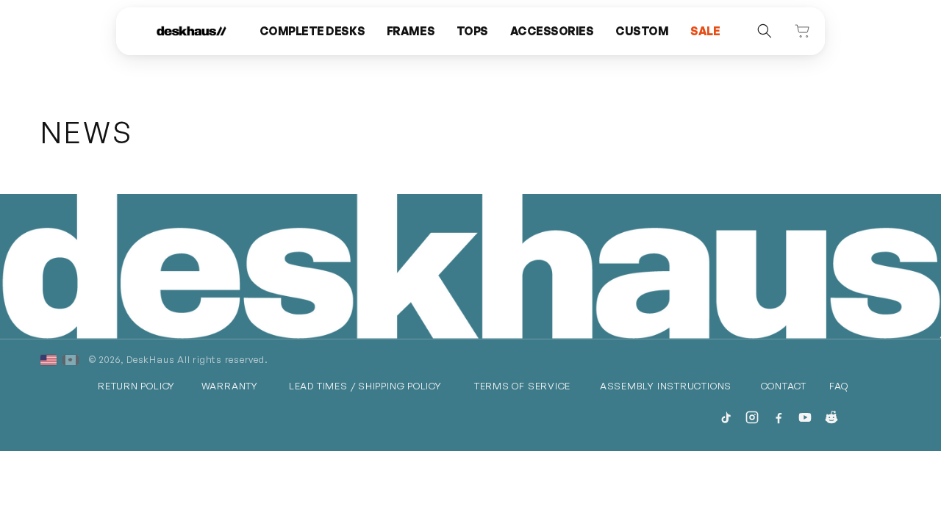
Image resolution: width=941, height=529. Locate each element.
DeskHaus (150, 359)
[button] (312, 31)
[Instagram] (752, 417)
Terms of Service (522, 386)
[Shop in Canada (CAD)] (70, 360)
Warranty (229, 386)
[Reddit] (831, 417)
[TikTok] (725, 417)
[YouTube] (805, 417)
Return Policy (136, 386)
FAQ (838, 386)
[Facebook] (778, 417)
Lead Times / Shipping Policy (365, 386)
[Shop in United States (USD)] (48, 360)
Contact (783, 386)
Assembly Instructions (665, 386)
